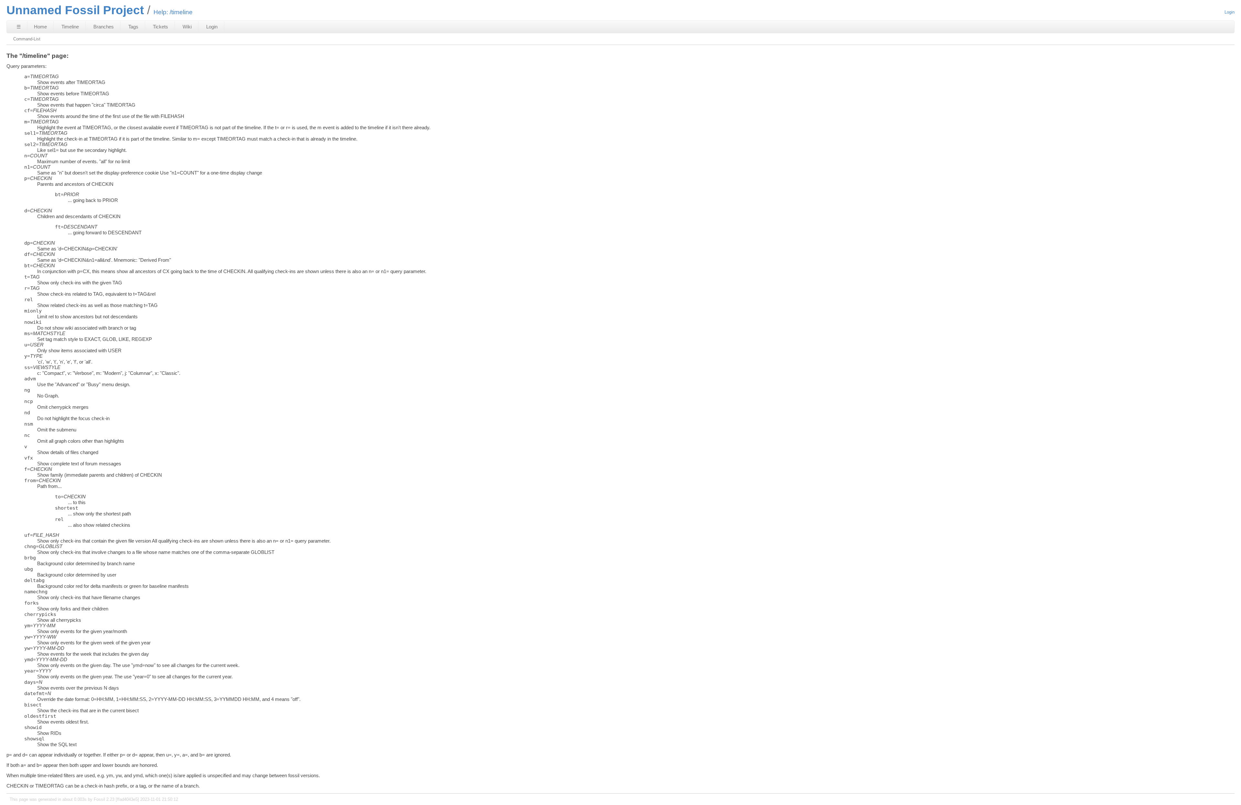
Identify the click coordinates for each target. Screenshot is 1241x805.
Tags (133, 26)
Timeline (70, 26)
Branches (103, 26)
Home (40, 26)
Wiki (187, 26)
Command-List (26, 39)
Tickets (160, 26)
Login (1230, 12)
